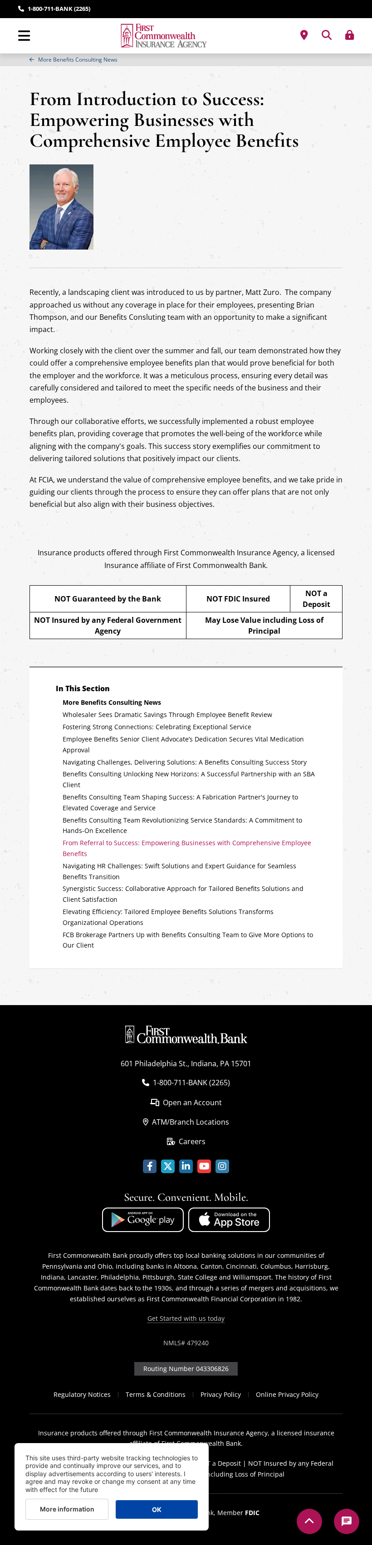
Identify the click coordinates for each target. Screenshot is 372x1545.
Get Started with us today (186, 1318)
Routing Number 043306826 (186, 1368)
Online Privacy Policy (287, 1394)
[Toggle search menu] (327, 35)
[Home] (164, 36)
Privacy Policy (221, 1394)
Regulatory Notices (82, 1394)
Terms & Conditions (156, 1394)
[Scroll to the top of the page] (309, 1521)
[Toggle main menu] (24, 36)
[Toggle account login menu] (349, 35)
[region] (186, 59)
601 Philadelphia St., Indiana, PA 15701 (186, 1064)
